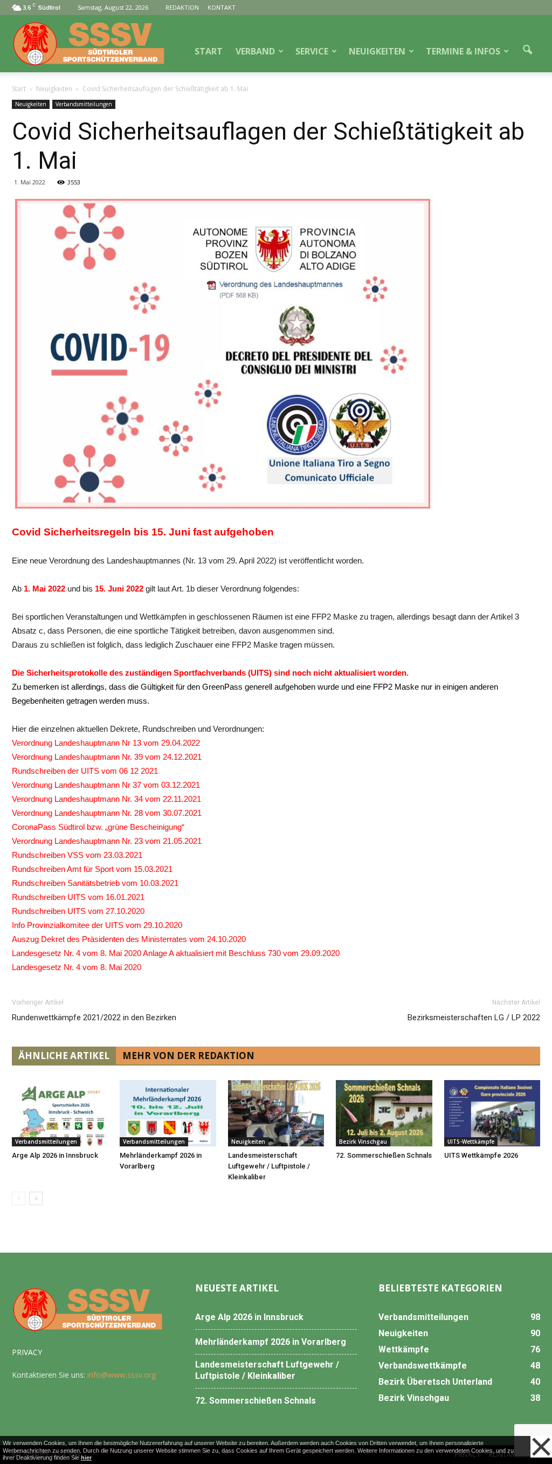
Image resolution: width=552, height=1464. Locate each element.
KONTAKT (222, 7)
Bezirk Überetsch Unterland (435, 1382)
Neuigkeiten (30, 104)
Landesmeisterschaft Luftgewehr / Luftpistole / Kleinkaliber (269, 1166)
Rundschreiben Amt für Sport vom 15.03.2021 (92, 869)
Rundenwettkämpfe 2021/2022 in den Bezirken (94, 1017)
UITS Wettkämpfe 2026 (481, 1155)
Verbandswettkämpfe (422, 1365)
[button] (527, 50)
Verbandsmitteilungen (84, 104)
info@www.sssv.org (121, 1375)
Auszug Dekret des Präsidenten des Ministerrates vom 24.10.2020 (129, 939)
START (209, 51)
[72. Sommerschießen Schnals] (384, 1113)
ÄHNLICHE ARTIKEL (63, 1055)
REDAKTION (182, 7)
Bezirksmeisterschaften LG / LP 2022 (474, 1017)
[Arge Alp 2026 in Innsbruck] (60, 1113)
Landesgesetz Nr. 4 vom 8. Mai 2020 (76, 967)
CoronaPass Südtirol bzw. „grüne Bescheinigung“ (98, 826)
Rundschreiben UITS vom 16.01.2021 (78, 897)
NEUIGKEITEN (377, 51)
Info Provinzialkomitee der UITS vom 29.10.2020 (97, 925)
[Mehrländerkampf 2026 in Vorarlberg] (168, 1113)
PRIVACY (27, 1352)
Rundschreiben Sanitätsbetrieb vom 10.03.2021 (95, 883)
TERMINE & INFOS (463, 51)
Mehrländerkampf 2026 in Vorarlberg (270, 1342)
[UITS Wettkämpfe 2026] (492, 1113)
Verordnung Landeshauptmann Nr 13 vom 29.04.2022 (106, 742)
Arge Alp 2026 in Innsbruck (55, 1155)
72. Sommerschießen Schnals (384, 1155)
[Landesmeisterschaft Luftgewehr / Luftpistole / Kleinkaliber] (276, 1113)
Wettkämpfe (403, 1349)
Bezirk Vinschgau (363, 1141)
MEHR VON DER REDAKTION (188, 1055)
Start (19, 88)
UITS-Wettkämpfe (470, 1141)
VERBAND (255, 51)
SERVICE (311, 51)
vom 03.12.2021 (171, 784)
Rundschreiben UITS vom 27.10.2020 (80, 911)
